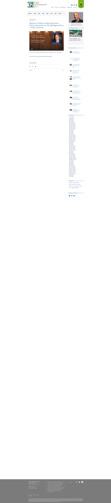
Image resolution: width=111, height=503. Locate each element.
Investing (74, 182)
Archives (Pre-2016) (32, 62)
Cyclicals (70, 182)
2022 (51, 13)
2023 (47, 13)
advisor (70, 184)
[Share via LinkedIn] (35, 66)
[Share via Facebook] (29, 66)
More (60, 13)
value (70, 187)
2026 (35, 13)
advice (78, 182)
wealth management (75, 187)
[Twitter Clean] (79, 482)
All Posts (30, 13)
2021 (56, 13)
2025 (39, 13)
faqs (73, 184)
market (79, 184)
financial (75, 184)
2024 (43, 13)
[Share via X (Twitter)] (32, 66)
